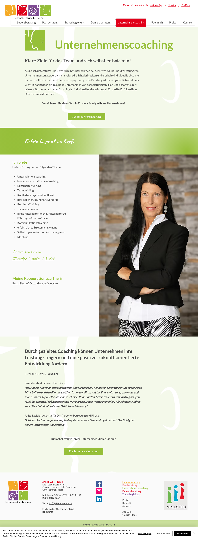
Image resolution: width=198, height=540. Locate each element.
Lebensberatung (131, 482)
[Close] (194, 533)
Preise (125, 499)
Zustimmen (182, 533)
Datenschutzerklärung (50, 536)
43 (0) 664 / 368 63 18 (60, 503)
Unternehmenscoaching (135, 488)
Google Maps (129, 514)
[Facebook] (99, 484)
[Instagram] (99, 491)
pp (162, 5)
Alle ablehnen (163, 533)
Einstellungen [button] (144, 533)
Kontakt (126, 502)
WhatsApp (19, 258)
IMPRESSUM (90, 524)
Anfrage (126, 505)
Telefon (172, 5)
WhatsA (155, 5)
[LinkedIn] (99, 499)
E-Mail (49, 258)
